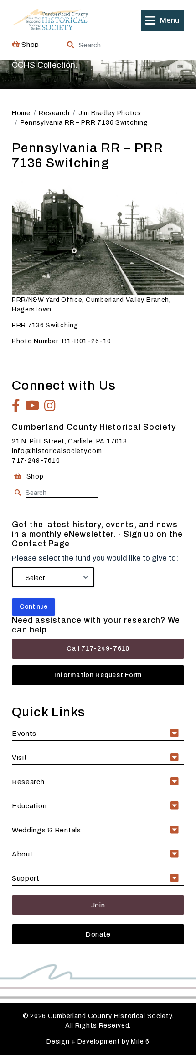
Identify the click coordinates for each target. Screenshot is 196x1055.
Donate (98, 934)
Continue (33, 606)
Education (29, 806)
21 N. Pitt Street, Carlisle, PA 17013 (69, 441)
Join (98, 905)
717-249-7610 (36, 460)
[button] (162, 20)
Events (24, 733)
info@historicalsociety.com (57, 451)
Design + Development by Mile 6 (98, 1041)
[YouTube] (32, 405)
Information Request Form (98, 675)
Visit (19, 757)
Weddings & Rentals (46, 830)
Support (26, 878)
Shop (34, 476)
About (22, 854)
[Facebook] (16, 405)
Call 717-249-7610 (98, 648)
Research (28, 781)
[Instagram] (50, 405)
